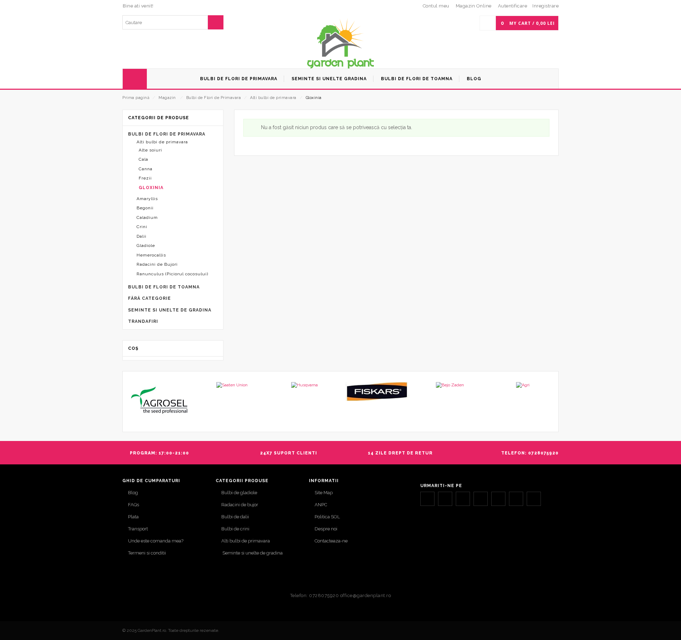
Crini (142, 226)
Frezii (145, 178)
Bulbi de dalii (235, 516)
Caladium (147, 217)
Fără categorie (149, 298)
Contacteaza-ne (331, 541)
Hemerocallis (151, 255)
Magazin (167, 97)
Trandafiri (143, 321)
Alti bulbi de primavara (273, 97)
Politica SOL (327, 516)
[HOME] (135, 79)
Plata (133, 516)
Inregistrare (545, 6)
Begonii (145, 207)
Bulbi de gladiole (239, 492)
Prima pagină (135, 97)
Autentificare (512, 6)
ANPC (321, 504)
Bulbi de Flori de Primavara (213, 97)
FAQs (133, 504)
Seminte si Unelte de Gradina (169, 310)
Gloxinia (151, 187)
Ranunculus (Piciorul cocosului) (172, 273)
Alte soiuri (150, 150)
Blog (133, 492)
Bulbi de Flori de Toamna (164, 287)
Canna (146, 168)
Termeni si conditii (147, 553)
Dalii (141, 236)
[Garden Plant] (340, 43)
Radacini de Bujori (157, 264)
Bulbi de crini (235, 528)
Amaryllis (147, 198)
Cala (143, 159)
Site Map (324, 492)
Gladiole (146, 245)
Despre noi (326, 528)
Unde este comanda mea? (155, 541)
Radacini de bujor (239, 504)
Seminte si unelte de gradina (252, 553)
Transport (138, 528)
